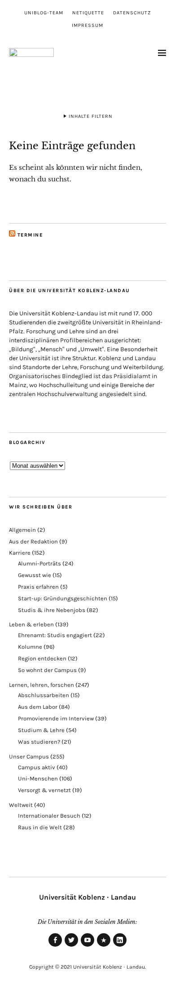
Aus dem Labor (37, 706)
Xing (103, 946)
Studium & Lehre (41, 730)
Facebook (55, 946)
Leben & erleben (31, 624)
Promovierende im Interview (56, 718)
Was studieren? (39, 741)
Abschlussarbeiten (43, 695)
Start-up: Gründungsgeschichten (62, 598)
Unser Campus (29, 756)
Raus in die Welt (40, 827)
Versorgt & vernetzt (44, 790)
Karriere (20, 552)
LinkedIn (120, 946)
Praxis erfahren (38, 586)
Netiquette (88, 13)
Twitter (71, 946)
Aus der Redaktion (33, 541)
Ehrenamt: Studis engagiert (55, 635)
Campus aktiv (36, 767)
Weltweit (21, 805)
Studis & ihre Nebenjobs (51, 610)
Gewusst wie (34, 575)
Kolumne (30, 646)
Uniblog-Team (43, 13)
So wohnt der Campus (47, 670)
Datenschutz (132, 13)
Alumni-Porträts (39, 563)
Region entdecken (42, 658)
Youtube (87, 946)
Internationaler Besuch (49, 815)
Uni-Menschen (38, 778)
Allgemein (22, 529)
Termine (30, 235)
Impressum (87, 25)
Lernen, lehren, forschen (41, 684)
